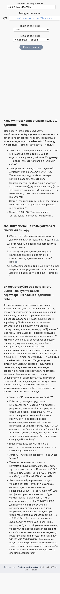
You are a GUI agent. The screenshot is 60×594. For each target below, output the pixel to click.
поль (12, 261)
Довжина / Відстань (44, 239)
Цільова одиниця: (30, 36)
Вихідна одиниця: (30, 26)
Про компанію (9, 567)
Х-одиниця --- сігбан (44, 272)
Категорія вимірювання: (30, 3)
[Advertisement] (30, 84)
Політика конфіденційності (29, 567)
